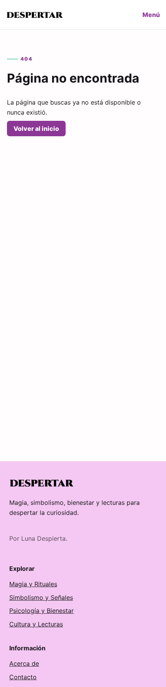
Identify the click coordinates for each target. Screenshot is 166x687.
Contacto (23, 677)
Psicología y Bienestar (41, 610)
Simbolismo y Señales (41, 597)
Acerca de (24, 663)
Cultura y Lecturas (36, 624)
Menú (151, 15)
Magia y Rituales (33, 584)
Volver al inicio (36, 128)
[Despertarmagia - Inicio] (35, 15)
